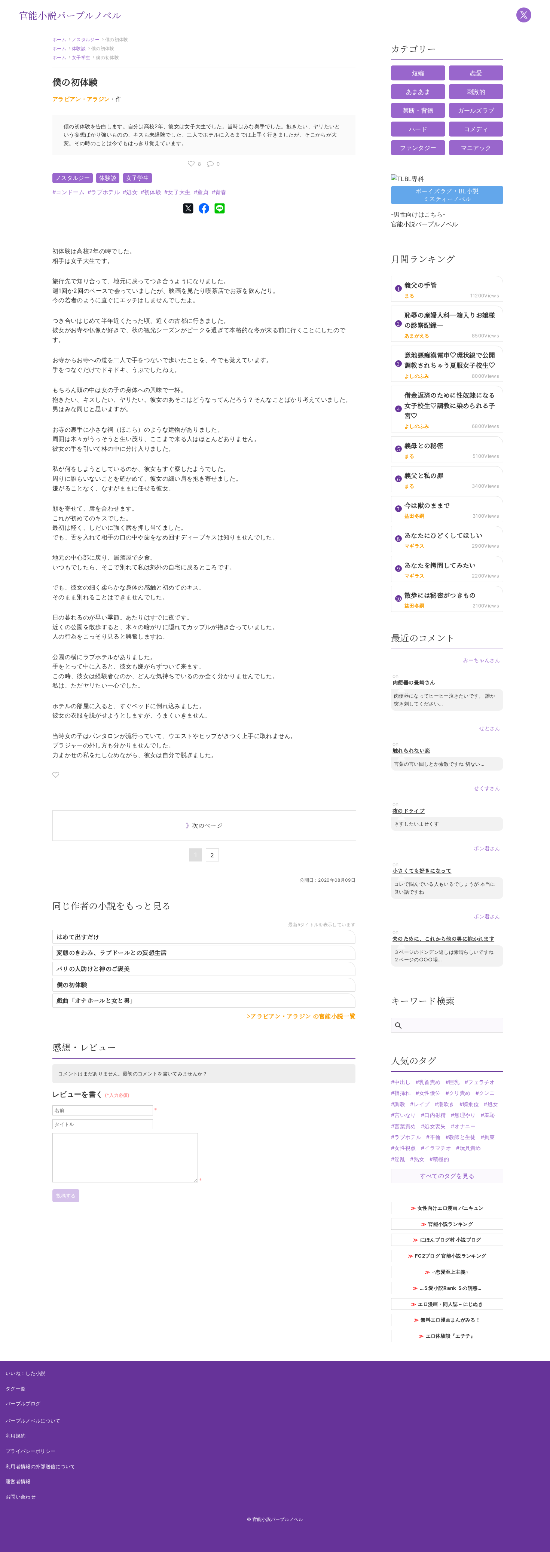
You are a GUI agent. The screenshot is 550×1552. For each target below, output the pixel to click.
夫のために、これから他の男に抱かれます (443, 939)
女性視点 (405, 1148)
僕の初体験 (71, 984)
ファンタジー (418, 147)
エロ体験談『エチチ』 (451, 1336)
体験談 (79, 48)
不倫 (435, 1137)
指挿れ (402, 1093)
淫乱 (399, 1159)
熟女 (419, 1159)
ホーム (59, 39)
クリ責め (459, 1093)
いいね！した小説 (26, 1373)
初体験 (152, 192)
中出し (402, 1082)
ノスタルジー (86, 39)
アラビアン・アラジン (81, 98)
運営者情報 (18, 1481)
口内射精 (435, 1115)
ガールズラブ (476, 110)
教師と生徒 (462, 1137)
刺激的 (476, 91)
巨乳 (454, 1082)
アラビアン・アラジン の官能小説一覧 (302, 1016)
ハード (418, 129)
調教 (399, 1104)
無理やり (465, 1115)
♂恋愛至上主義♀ (451, 1272)
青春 (221, 192)
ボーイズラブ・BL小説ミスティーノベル (447, 195)
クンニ (487, 1093)
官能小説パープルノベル (70, 15)
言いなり (405, 1115)
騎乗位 (471, 1104)
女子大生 (179, 192)
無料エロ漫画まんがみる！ (450, 1320)
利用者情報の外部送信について (40, 1466)
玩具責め (470, 1148)
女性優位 (429, 1093)
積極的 (441, 1159)
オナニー (465, 1126)
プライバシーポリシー (30, 1451)
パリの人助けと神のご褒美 (93, 968)
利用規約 (15, 1436)
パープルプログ (23, 1403)
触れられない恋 (411, 750)
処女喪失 (435, 1126)
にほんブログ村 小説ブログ (450, 1240)
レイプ (422, 1104)
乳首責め (429, 1082)
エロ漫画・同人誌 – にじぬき (450, 1304)
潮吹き (446, 1104)
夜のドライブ (408, 811)
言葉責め (405, 1126)
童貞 (203, 192)
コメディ (476, 129)
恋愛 (476, 73)
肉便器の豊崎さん (414, 682)
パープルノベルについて (33, 1421)
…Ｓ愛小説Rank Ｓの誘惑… (451, 1288)
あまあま (418, 91)
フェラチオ (481, 1082)
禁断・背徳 (418, 110)
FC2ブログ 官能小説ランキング (450, 1256)
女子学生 (81, 57)
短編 (418, 73)
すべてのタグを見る (447, 1175)
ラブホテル (105, 192)
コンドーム (70, 192)
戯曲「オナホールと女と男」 (96, 1000)
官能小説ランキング (450, 1224)
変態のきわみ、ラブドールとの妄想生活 (111, 952)
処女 (132, 192)
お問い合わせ (21, 1497)
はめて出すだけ (77, 937)
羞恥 (489, 1115)
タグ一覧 (15, 1389)
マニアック (476, 147)
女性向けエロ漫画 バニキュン (450, 1208)
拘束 (489, 1137)
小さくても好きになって (422, 870)
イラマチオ (437, 1148)
